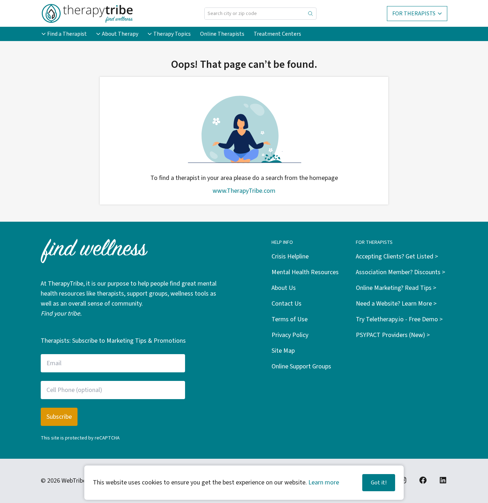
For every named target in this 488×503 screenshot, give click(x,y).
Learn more (323, 482)
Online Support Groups (301, 366)
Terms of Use (290, 319)
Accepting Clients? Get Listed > (397, 256)
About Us (284, 287)
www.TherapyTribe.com (244, 190)
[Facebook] (423, 480)
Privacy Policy (290, 335)
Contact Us (287, 303)
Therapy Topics (172, 34)
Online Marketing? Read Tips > (396, 287)
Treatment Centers (277, 34)
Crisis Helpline (290, 256)
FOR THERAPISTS (413, 13)
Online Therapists (222, 34)
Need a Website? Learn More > (396, 303)
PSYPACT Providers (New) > (393, 335)
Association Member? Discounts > (400, 272)
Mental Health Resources (305, 272)
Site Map (283, 350)
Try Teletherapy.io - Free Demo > (399, 319)
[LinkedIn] (443, 480)
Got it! (379, 483)
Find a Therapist (67, 34)
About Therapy (120, 34)
